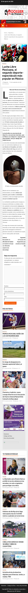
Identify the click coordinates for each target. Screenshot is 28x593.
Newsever (10, 591)
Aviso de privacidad (9, 438)
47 (20, 401)
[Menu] (6, 25)
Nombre (6, 286)
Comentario (7, 264)
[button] (6, 25)
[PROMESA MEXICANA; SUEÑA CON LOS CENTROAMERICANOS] (14, 321)
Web (5, 296)
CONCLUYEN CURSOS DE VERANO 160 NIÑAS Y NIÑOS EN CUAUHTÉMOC (13, 544)
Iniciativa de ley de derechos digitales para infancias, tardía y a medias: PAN (14, 574)
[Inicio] (3, 26)
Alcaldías (5, 509)
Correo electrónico (9, 291)
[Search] (26, 25)
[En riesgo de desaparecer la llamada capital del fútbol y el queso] (14, 349)
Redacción (6, 82)
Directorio (6, 434)
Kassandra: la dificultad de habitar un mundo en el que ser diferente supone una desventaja (8, 244)
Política (4, 476)
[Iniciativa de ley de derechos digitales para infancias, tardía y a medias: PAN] (14, 559)
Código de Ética (8, 436)
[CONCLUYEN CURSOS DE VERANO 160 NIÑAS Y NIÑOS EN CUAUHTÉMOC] (14, 529)
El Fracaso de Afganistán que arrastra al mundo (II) (20, 242)
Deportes (4, 63)
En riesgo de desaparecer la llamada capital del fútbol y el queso (12, 364)
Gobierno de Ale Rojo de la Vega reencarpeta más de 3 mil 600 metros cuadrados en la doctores (13, 513)
